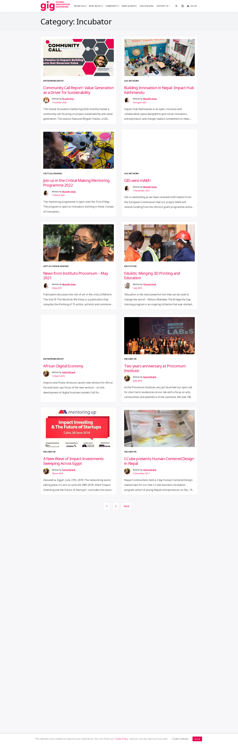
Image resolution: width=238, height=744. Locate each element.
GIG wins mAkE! (137, 180)
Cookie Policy (121, 738)
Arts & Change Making (56, 266)
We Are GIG (79, 6)
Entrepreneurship (53, 80)
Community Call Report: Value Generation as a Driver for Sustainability (78, 90)
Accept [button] (197, 739)
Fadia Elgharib (68, 372)
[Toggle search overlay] (176, 6)
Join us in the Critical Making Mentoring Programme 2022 (76, 183)
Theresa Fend (149, 284)
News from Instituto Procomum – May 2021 (75, 275)
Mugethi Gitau (150, 98)
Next (126, 506)
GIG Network (131, 80)
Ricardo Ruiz (68, 98)
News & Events (129, 6)
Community (111, 6)
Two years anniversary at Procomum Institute (155, 368)
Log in (193, 6)
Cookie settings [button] (180, 738)
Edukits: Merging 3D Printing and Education (152, 275)
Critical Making (52, 173)
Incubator (130, 358)
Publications (146, 6)
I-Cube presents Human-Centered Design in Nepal (159, 461)
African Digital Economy (63, 366)
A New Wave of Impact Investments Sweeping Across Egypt (73, 461)
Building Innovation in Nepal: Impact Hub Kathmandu (159, 90)
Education (130, 266)
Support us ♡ (163, 6)
